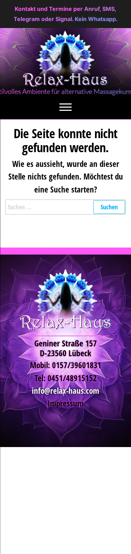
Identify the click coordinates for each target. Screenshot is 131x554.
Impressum (65, 403)
